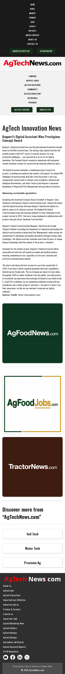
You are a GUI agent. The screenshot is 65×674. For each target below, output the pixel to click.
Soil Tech (32, 534)
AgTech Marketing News (13, 623)
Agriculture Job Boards (13, 642)
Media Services (32, 35)
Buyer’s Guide (32, 80)
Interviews (32, 98)
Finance (32, 17)
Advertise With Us (21, 51)
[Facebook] (12, 657)
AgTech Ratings (10, 637)
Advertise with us (11, 604)
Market (32, 13)
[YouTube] (5, 657)
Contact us (8, 614)
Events (32, 26)
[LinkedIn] (19, 657)
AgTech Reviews (10, 632)
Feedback (32, 102)
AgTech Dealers (10, 628)
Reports (33, 30)
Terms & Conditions (32, 666)
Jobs (32, 22)
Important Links (10, 618)
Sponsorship (46, 51)
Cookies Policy (47, 666)
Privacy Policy (18, 666)
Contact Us (32, 44)
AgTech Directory (32, 93)
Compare (32, 76)
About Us (32, 39)
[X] (27, 657)
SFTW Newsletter (11, 651)
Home (32, 4)
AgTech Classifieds (11, 595)
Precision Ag (32, 562)
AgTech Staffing (22, 109)
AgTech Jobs (8, 590)
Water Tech (32, 548)
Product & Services (12, 609)
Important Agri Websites (14, 599)
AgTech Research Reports (14, 646)
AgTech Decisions (32, 85)
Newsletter (45, 109)
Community (32, 89)
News (32, 9)
